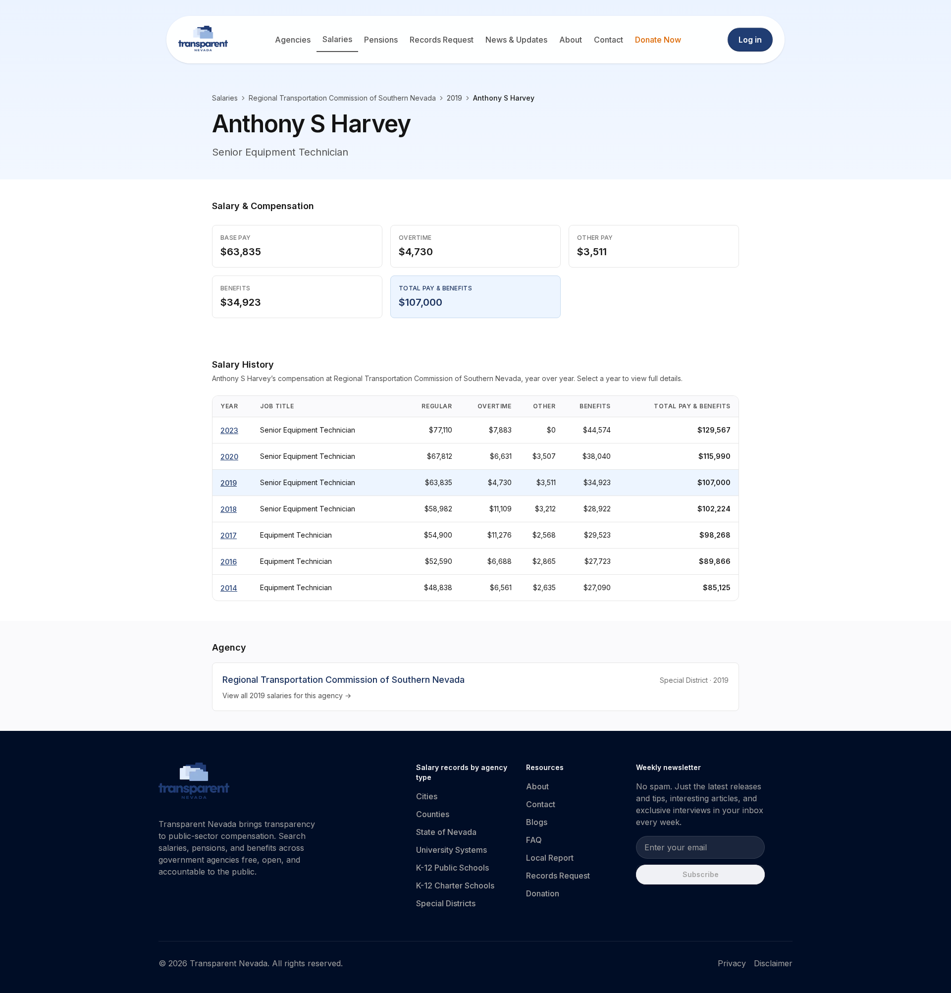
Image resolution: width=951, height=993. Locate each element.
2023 (229, 430)
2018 (228, 509)
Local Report (550, 858)
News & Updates (516, 40)
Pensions (381, 40)
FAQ (534, 840)
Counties (432, 814)
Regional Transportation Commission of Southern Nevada (342, 98)
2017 (228, 535)
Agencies (293, 40)
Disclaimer (773, 963)
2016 (228, 561)
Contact (608, 40)
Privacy (732, 963)
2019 (228, 483)
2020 (229, 456)
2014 (228, 588)
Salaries (337, 39)
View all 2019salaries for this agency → (286, 695)
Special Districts (446, 903)
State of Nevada (446, 832)
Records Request (442, 40)
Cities (426, 796)
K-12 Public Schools (452, 868)
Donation (542, 893)
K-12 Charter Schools (455, 885)
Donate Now (658, 40)
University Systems (451, 850)
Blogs (536, 822)
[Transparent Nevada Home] (193, 782)
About (570, 40)
